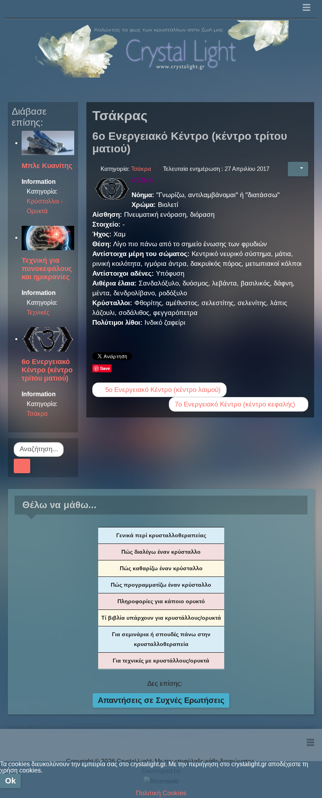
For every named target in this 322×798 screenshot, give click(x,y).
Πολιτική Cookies (161, 793)
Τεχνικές (38, 312)
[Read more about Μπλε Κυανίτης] (48, 142)
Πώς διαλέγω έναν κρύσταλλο (161, 552)
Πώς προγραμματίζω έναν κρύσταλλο (161, 585)
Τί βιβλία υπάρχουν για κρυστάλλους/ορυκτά (161, 618)
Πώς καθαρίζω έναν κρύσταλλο (161, 568)
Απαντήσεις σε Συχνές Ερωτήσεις (161, 700)
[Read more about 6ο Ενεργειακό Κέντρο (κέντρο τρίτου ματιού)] (48, 338)
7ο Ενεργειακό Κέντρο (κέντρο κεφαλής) (236, 404)
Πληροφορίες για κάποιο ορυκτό (161, 601)
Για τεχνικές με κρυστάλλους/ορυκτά (161, 660)
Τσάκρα (37, 413)
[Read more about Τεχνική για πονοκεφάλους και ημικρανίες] (48, 237)
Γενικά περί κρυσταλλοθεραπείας (161, 535)
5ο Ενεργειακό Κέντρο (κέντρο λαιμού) (162, 390)
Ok (10, 780)
